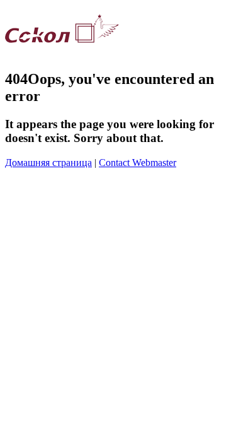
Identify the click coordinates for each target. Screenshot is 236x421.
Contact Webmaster (137, 162)
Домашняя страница (48, 162)
